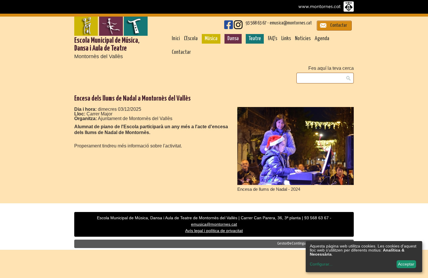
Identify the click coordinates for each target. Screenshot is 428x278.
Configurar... (321, 264)
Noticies (303, 38)
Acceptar (406, 264)
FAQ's (272, 38)
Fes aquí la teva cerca (331, 68)
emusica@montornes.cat (291, 23)
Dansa (233, 38)
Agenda (322, 38)
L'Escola (191, 38)
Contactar (181, 52)
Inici (176, 38)
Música (211, 38)
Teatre (255, 38)
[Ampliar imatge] (295, 183)
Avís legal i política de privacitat (214, 231)
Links (286, 38)
